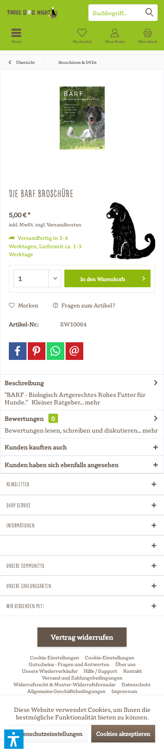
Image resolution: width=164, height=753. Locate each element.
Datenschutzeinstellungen (48, 733)
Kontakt (132, 671)
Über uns (125, 664)
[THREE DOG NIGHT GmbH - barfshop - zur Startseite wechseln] (41, 12)
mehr (92, 402)
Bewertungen (24, 418)
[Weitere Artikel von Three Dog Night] (125, 230)
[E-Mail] (74, 351)
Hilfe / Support (100, 671)
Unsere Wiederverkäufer (50, 671)
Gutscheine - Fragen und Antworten (69, 664)
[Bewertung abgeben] (51, 204)
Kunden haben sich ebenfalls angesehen (62, 464)
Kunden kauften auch (36, 447)
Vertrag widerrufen (82, 636)
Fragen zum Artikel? (87, 305)
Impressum (124, 691)
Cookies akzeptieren (123, 733)
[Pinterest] (36, 351)
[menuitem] (16, 35)
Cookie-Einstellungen (54, 657)
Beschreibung (24, 382)
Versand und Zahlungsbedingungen (82, 677)
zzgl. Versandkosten (58, 224)
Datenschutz (136, 684)
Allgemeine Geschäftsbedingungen (66, 691)
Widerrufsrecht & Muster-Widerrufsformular (64, 684)
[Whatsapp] (55, 351)
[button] (14, 739)
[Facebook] (17, 351)
